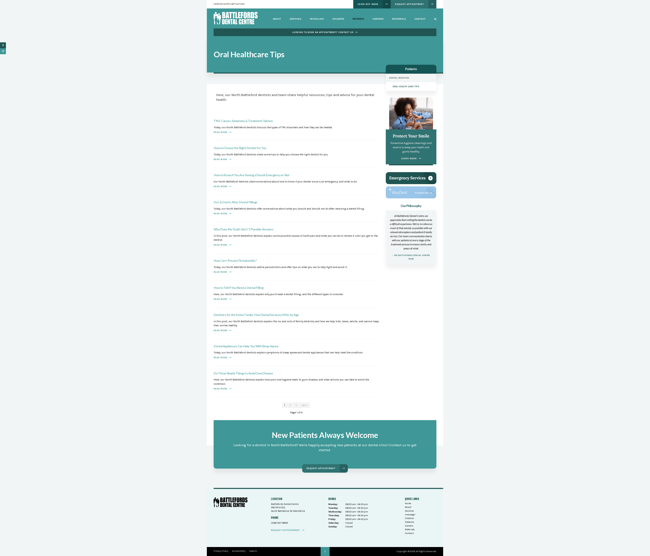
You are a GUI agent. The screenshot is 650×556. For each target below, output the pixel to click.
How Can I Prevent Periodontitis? (235, 260)
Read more (221, 132)
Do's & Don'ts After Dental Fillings (235, 202)
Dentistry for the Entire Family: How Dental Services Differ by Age (256, 315)
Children (338, 18)
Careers (378, 18)
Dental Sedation (399, 78)
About (277, 18)
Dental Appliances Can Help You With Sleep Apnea (246, 346)
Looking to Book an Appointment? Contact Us (323, 32)
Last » (304, 405)
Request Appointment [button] (409, 4)
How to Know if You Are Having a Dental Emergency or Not (251, 175)
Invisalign (317, 18)
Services (295, 18)
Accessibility (238, 551)
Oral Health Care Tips (406, 86)
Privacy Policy (221, 551)
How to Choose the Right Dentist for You (240, 148)
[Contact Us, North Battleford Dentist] (411, 178)
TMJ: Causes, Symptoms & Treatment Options (243, 121)
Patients (358, 18)
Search (433, 19)
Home (408, 503)
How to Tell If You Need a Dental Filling (238, 288)
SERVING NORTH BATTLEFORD (229, 4)
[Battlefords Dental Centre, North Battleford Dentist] (230, 502)
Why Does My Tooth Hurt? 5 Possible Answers (243, 229)
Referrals (399, 18)
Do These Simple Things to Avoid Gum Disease (243, 373)
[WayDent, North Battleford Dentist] (411, 192)
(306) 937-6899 (368, 4)
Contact (420, 18)
